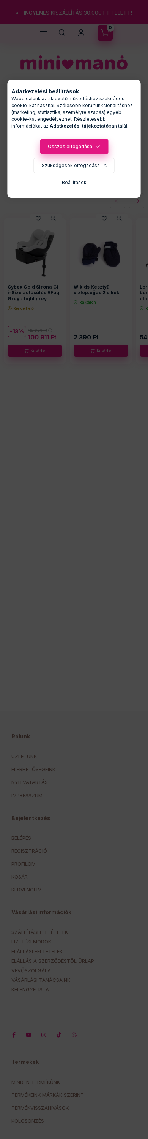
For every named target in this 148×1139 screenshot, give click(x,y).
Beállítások (74, 182)
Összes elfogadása (70, 146)
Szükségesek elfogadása (71, 165)
